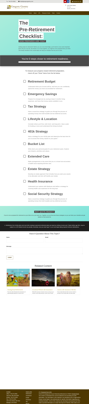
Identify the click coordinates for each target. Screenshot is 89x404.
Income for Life (77, 1)
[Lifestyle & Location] (24, 119)
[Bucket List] (24, 143)
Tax (27, 401)
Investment (29, 395)
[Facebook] (68, 1)
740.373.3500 (13, 393)
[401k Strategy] (24, 131)
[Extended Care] (24, 156)
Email (46, 237)
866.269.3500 (15, 395)
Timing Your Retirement (15, 290)
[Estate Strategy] (24, 168)
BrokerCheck (75, 394)
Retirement (29, 393)
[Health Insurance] (24, 181)
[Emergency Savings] (24, 94)
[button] (30, 13)
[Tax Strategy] (24, 106)
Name (8, 237)
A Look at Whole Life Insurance (42, 290)
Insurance (28, 399)
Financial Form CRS (46, 392)
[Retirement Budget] (24, 81)
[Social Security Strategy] (24, 193)
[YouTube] (65, 1)
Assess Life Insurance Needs (66, 290)
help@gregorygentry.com (26, 1)
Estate (27, 397)
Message (8, 246)
